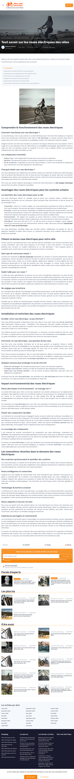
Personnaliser (44, 777)
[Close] (56, 384)
